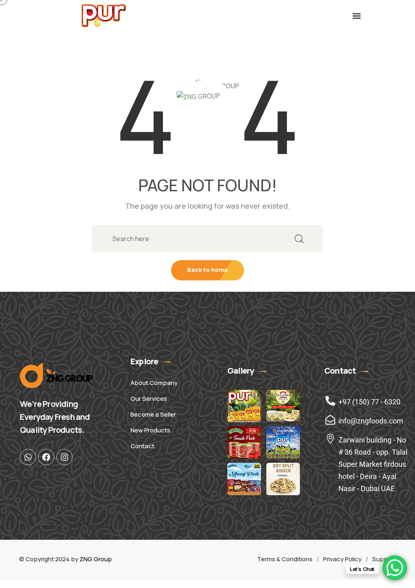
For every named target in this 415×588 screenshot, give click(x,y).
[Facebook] (46, 457)
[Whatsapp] (28, 457)
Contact (142, 446)
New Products (150, 430)
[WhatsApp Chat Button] (395, 568)
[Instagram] (64, 457)
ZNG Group (95, 559)
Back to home (207, 270)
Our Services (148, 398)
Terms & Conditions (284, 559)
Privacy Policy (342, 559)
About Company (154, 382)
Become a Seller (153, 414)
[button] (356, 15)
